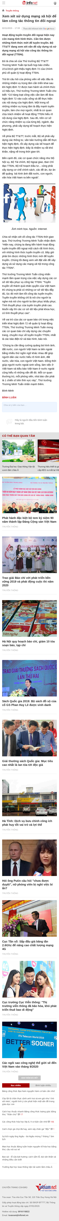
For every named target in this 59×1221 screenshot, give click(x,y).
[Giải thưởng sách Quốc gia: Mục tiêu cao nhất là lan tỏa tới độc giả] (29, 738)
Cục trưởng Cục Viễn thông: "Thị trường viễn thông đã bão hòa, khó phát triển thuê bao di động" (29, 1006)
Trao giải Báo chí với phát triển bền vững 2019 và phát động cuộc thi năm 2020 (28, 581)
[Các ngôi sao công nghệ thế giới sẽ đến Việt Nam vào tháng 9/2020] (29, 1040)
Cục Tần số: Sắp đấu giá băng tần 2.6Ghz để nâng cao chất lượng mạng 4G (27, 945)
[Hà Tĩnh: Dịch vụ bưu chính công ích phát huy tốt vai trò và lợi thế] (29, 798)
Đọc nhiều (16, 1085)
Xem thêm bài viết (29, 1078)
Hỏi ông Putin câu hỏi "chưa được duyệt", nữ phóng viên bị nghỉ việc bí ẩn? (27, 884)
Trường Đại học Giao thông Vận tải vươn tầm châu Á (27, 1167)
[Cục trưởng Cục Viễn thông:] (29, 979)
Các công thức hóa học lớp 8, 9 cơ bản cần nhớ (24, 1121)
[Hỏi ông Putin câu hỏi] (29, 858)
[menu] (4, 3)
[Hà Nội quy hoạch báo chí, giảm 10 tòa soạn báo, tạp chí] (29, 618)
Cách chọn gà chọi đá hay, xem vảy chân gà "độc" (26, 1129)
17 (21, 1114)
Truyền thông (12, 10)
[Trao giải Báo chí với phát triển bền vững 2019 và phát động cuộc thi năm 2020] (29, 554)
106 (52, 1121)
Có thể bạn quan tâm (18, 435)
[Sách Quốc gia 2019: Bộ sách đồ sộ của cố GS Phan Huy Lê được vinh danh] (29, 678)
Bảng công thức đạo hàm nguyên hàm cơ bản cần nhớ (28, 1091)
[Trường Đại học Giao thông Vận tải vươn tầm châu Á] (19, 451)
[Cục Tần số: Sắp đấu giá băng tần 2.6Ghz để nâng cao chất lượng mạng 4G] (29, 918)
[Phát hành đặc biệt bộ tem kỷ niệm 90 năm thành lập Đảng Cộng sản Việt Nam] (29, 495)
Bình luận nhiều (43, 1085)
